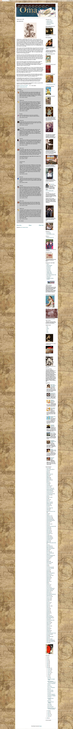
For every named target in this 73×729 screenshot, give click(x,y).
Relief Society (49, 615)
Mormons (48, 576)
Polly (20, 185)
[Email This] (31, 85)
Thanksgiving (49, 630)
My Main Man (49, 266)
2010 (47, 662)
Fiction (48, 525)
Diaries (48, 500)
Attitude (48, 470)
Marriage (48, 570)
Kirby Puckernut (49, 562)
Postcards (48, 608)
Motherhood (48, 577)
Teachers (48, 629)
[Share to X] (33, 85)
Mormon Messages (49, 265)
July (48, 675)
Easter (47, 506)
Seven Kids (48, 621)
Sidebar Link (49, 622)
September (49, 672)
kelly (20, 138)
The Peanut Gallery (50, 690)
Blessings (48, 475)
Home (30, 225)
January (49, 716)
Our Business (49, 267)
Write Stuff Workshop (50, 640)
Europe (48, 510)
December (49, 668)
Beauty (48, 471)
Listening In (48, 277)
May (48, 710)
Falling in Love (49, 515)
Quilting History (53, 393)
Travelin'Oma (52, 184)
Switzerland (48, 628)
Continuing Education (50, 493)
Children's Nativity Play (53, 400)
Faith (47, 514)
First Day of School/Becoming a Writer (53, 441)
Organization (49, 595)
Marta (47, 332)
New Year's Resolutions (50, 588)
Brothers (48, 482)
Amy (47, 326)
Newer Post (19, 225)
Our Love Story (49, 596)
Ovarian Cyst (49, 597)
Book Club (48, 478)
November (49, 669)
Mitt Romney (49, 574)
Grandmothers (49, 539)
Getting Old (48, 528)
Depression (48, 499)
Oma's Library (49, 686)
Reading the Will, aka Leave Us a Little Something (51, 708)
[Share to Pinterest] (35, 85)
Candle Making (49, 485)
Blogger (48, 476)
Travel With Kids (49, 636)
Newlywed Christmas (50, 589)
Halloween (48, 541)
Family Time (48, 521)
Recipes (48, 614)
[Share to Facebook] (34, 85)
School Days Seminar (52, 458)
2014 (47, 657)
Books (47, 481)
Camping (48, 483)
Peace (47, 601)
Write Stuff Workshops (50, 23)
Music (47, 583)
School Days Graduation (52, 425)
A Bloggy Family (49, 272)
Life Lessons (48, 563)
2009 (47, 664)
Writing (48, 642)
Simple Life (48, 623)
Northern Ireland (49, 590)
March (49, 713)
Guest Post (48, 540)
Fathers (48, 522)
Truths (48, 637)
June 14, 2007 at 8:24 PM (23, 182)
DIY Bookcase (49, 505)
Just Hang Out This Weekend (50, 699)
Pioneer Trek (48, 602)
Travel (47, 635)
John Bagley (48, 557)
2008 (47, 665)
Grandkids (48, 535)
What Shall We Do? (50, 691)
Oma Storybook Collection (51, 594)
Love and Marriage (49, 567)
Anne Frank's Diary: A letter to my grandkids (53, 385)
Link (47, 564)
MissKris (21, 100)
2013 (47, 658)
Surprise (48, 627)
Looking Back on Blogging (51, 695)
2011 (47, 661)
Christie (21, 120)
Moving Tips (48, 581)
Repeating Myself (49, 616)
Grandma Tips (49, 271)
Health (48, 544)
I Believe (48, 264)
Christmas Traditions (50, 488)
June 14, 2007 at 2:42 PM (23, 158)
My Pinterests (49, 24)
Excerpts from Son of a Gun (51, 84)
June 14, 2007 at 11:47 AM (24, 135)
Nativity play (49, 587)
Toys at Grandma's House (53, 449)
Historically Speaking (50, 548)
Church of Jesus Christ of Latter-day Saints (50, 490)
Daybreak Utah (49, 497)
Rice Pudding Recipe (50, 617)
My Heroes (48, 584)
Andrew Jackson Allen (50, 469)
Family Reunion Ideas (50, 520)
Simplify (48, 624)
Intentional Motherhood (50, 555)
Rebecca (21, 148)
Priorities (48, 609)
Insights (48, 554)
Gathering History (49, 273)
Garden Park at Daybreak (50, 526)
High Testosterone (49, 547)
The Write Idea (49, 634)
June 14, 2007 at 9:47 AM (23, 117)
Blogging (48, 477)
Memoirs (48, 571)
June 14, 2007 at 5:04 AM (23, 97)
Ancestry (48, 468)
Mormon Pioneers (49, 575)
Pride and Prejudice (50, 706)
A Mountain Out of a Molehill (50, 702)
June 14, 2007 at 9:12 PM (23, 205)
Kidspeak (48, 561)
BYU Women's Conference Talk (51, 274)
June (48, 676)
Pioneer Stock (53, 432)
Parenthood (48, 600)
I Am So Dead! (49, 705)
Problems (48, 610)
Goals (47, 534)
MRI (47, 582)
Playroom (48, 603)
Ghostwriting (49, 532)
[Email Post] (30, 85)
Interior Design (49, 556)
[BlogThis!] (32, 85)
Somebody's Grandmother (51, 683)
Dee (47, 498)
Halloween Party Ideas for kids (51, 542)
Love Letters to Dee (49, 568)
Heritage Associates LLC (50, 237)
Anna (47, 327)
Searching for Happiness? (51, 694)
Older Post (41, 225)
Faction (48, 513)
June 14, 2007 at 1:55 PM (23, 145)
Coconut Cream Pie (49, 491)
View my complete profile (49, 190)
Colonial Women (49, 492)
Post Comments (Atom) (24, 227)
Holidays (48, 549)
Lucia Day (48, 569)
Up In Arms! (49, 700)
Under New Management (51, 687)
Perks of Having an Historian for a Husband (51, 682)
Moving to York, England (53, 417)
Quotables (48, 611)
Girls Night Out (49, 533)
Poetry (48, 604)
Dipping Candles (49, 503)
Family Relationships (50, 519)
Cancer (48, 484)
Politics (48, 607)
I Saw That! (49, 677)
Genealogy (48, 527)
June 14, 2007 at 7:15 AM (23, 110)
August (49, 673)
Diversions (48, 504)
